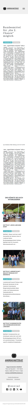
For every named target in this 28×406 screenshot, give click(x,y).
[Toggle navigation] (24, 8)
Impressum (17, 379)
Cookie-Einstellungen (13, 377)
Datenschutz (9, 379)
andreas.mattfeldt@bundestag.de (14, 372)
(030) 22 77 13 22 (14, 371)
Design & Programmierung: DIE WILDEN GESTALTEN (14, 403)
